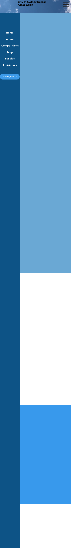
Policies (10, 58)
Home (10, 32)
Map (10, 52)
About (10, 39)
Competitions (10, 45)
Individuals (10, 65)
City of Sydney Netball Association (32, 3)
